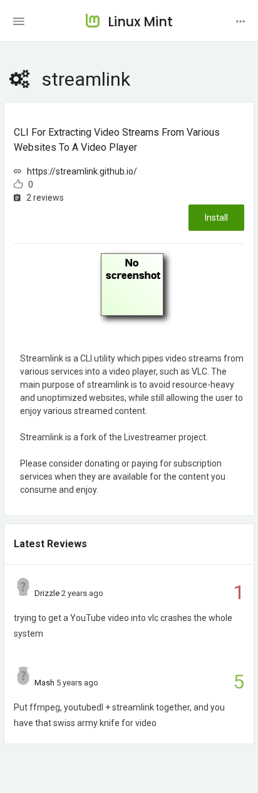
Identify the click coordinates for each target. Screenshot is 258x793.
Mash (44, 682)
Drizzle (46, 593)
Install (216, 218)
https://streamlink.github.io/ (82, 171)
